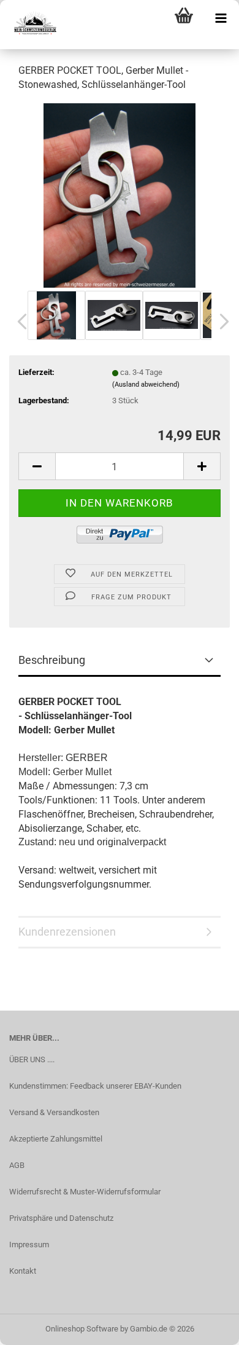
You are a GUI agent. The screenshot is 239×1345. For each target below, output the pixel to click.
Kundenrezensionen (67, 931)
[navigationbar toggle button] (220, 18)
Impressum (29, 1244)
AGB (17, 1165)
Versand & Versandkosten (54, 1112)
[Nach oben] (205, 1326)
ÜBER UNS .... (32, 1059)
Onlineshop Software (81, 1328)
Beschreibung (51, 659)
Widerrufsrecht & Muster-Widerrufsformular (85, 1191)
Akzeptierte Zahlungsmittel (55, 1138)
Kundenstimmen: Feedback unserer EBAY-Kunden (95, 1086)
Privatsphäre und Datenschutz (61, 1218)
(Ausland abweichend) (146, 385)
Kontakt (22, 1271)
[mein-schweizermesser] (30, 24)
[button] (18, 321)
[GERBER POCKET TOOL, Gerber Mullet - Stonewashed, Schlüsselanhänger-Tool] (119, 194)
